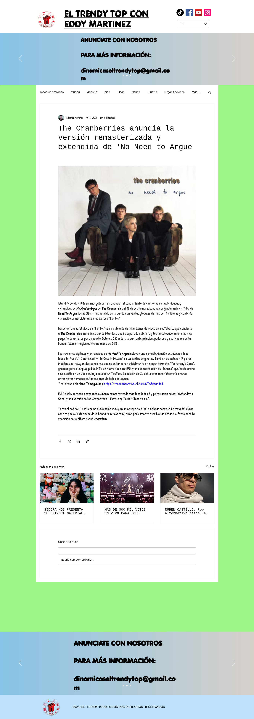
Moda (121, 92)
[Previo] (20, 58)
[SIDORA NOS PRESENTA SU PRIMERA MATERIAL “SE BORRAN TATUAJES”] (67, 488)
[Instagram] (207, 12)
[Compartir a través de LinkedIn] (78, 441)
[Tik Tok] (180, 12)
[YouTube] (198, 12)
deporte (92, 92)
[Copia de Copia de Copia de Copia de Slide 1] (130, 75)
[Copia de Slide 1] (127, 685)
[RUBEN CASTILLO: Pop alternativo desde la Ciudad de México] (187, 488)
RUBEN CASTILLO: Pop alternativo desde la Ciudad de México (185, 511)
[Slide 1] (123, 685)
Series (136, 92)
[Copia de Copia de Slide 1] (123, 75)
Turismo (152, 92)
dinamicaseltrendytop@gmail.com (120, 74)
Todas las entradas (52, 92)
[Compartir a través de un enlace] (87, 441)
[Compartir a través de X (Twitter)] (69, 441)
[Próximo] (233, 58)
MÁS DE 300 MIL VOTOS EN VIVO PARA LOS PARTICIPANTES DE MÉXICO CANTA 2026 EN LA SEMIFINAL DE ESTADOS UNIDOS (125, 511)
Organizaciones (174, 92)
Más (194, 92)
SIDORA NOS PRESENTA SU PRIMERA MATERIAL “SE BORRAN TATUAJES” (64, 511)
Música (75, 92)
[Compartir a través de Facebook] (60, 441)
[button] (209, 92)
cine (107, 92)
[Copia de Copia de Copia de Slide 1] (127, 75)
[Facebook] (189, 12)
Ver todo (210, 466)
